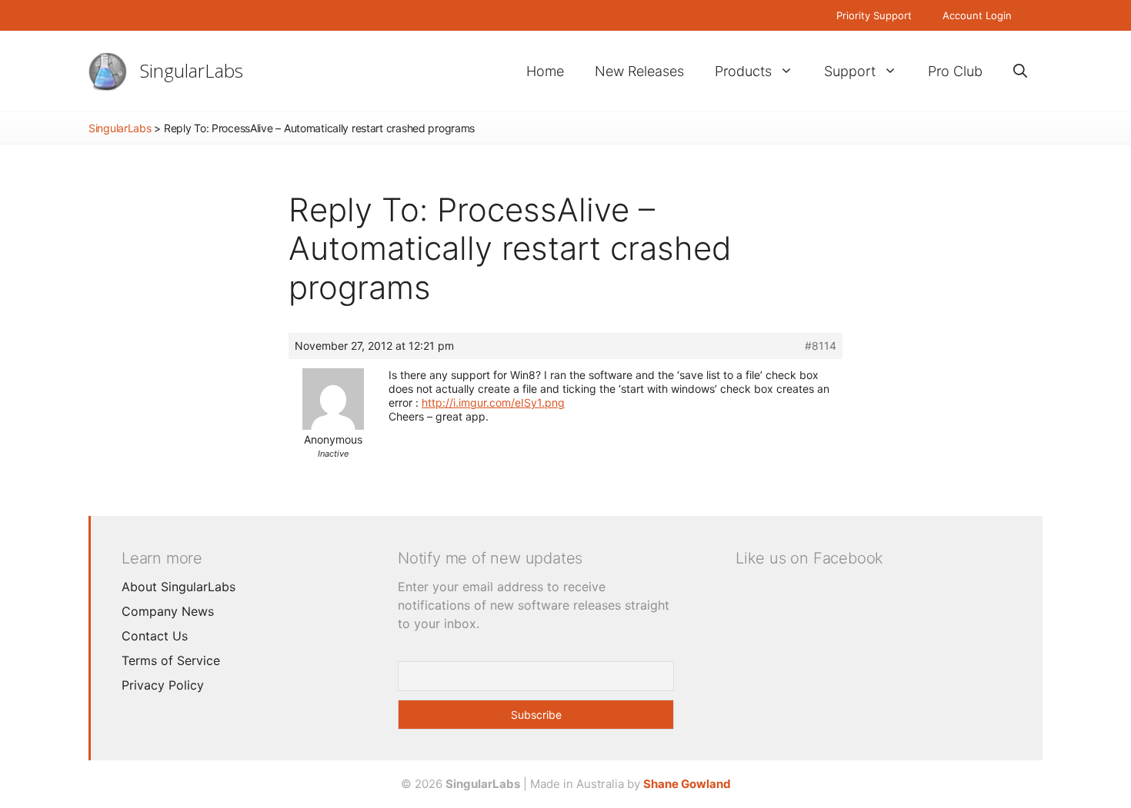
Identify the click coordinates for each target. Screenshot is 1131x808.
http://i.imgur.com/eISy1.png (493, 402)
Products (743, 71)
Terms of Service (171, 660)
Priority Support (874, 15)
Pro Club (955, 71)
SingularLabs (191, 70)
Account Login (977, 15)
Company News (168, 611)
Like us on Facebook (809, 558)
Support (850, 71)
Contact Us (155, 635)
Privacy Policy (163, 685)
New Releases (639, 71)
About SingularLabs (178, 586)
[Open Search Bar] (1020, 71)
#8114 (820, 345)
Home (545, 71)
